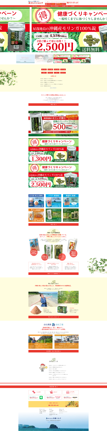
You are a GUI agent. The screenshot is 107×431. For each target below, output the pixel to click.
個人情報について (61, 410)
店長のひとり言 (61, 409)
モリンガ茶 (57, 69)
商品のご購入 (35, 6)
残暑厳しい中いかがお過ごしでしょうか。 (59, 372)
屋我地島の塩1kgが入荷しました (57, 367)
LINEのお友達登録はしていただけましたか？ (59, 370)
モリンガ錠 (63, 69)
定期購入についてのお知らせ (49, 82)
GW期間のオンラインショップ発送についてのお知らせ (53, 84)
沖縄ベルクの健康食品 (54, 6)
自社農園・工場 (65, 6)
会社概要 (72, 6)
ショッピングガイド (62, 1)
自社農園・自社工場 (42, 411)
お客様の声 (51, 411)
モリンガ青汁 (50, 69)
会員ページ (48, 1)
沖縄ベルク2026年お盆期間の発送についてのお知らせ (53, 80)
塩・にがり (44, 69)
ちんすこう (63, 72)
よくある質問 (51, 410)
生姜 (44, 72)
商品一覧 (50, 409)
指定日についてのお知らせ (48, 78)
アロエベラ (50, 72)
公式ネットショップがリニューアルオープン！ (60, 379)
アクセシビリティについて (63, 411)
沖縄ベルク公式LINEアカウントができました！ (60, 377)
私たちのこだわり (44, 6)
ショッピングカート (55, 1)
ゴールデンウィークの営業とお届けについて (59, 365)
